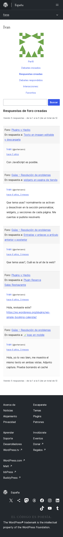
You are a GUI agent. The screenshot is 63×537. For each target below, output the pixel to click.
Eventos (38, 438)
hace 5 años (12, 154)
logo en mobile (35, 334)
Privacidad (9, 422)
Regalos (39, 450)
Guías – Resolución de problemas (31, 175)
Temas (37, 410)
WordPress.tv (12, 450)
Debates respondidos (31, 80)
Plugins (37, 416)
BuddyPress (12, 477)
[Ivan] (31, 45)
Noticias (8, 410)
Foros (6, 14)
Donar (38, 444)
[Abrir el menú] (58, 5)
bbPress (9, 472)
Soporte (8, 438)
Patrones (38, 422)
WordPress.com (14, 460)
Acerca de (9, 404)
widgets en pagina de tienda (40, 179)
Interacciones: (30, 86)
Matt (7, 466)
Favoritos (31, 92)
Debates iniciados (31, 67)
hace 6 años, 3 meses (17, 194)
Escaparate (40, 404)
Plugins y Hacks (20, 129)
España (15, 492)
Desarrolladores (12, 444)
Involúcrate (39, 432)
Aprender (8, 432)
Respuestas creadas (30, 74)
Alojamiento (10, 416)
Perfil (31, 61)
